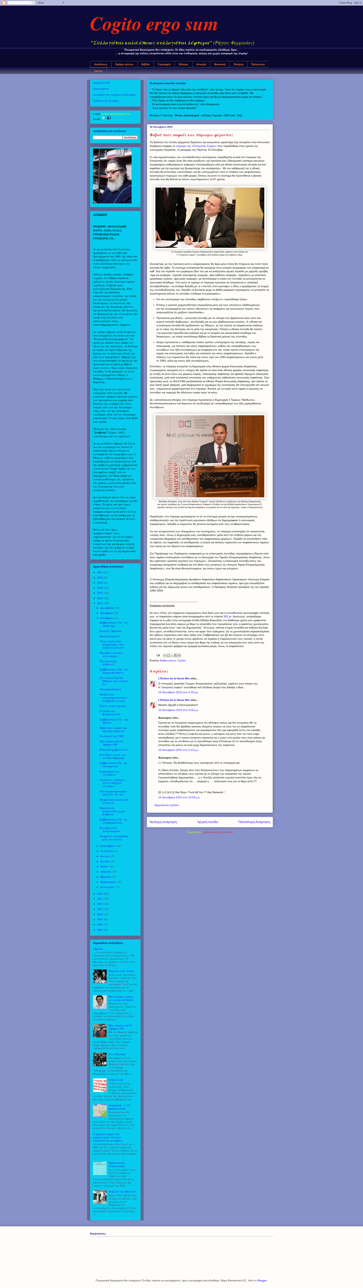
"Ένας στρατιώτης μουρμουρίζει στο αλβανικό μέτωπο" (112, 644)
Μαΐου (104, 866)
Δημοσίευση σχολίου (166, 805)
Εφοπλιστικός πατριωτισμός (117, 1164)
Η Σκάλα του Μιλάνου (122, 1191)
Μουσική (220, 64)
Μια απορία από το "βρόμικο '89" (111, 742)
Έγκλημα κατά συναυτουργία (110, 829)
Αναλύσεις (100, 64)
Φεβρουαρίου (108, 882)
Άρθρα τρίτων (124, 64)
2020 (100, 577)
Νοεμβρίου (107, 613)
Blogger (262, 1280)
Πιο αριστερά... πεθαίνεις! (109, 662)
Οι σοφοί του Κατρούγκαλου (110, 712)
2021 (100, 572)
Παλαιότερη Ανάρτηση (254, 822)
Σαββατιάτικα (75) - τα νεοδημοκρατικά (113, 821)
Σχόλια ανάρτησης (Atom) (217, 832)
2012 (100, 904)
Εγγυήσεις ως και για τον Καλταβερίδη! (113, 756)
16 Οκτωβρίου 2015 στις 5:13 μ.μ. (178, 749)
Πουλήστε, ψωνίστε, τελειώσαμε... (112, 654)
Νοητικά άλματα (110, 636)
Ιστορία (201, 64)
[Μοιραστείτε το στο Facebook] (176, 655)
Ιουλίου (105, 856)
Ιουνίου (105, 861)
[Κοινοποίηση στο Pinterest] (179, 655)
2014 (100, 893)
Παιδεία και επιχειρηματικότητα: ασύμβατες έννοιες (113, 698)
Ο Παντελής (116, 1080)
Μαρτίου (106, 877)
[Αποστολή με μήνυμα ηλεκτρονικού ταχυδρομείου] (165, 655)
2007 (100, 919)
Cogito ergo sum (154, 23)
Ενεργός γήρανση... (111, 631)
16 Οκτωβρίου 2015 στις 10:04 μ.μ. (179, 797)
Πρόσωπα (258, 64)
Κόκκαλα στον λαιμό (121, 971)
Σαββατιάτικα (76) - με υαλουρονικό (113, 764)
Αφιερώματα (101, 88)
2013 (100, 899)
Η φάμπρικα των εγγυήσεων (110, 773)
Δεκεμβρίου (107, 608)
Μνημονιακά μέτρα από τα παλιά (114, 801)
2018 (100, 588)
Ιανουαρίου (107, 887)
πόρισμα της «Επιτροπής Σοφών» (196, 145)
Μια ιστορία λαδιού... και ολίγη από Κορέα (122, 998)
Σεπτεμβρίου (108, 846)
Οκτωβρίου (107, 618)
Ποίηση (238, 64)
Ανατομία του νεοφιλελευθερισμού (114, 94)
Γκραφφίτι (164, 64)
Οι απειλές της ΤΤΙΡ (112, 736)
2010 (100, 914)
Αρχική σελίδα (207, 822)
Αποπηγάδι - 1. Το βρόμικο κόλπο (119, 1107)
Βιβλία (145, 64)
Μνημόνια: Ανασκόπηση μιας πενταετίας (114, 837)
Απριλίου (106, 871)
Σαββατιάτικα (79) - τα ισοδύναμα (113, 624)
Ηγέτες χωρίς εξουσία (113, 706)
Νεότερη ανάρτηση (163, 822)
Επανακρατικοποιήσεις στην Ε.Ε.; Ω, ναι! (113, 793)
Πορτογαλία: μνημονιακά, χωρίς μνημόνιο (112, 811)
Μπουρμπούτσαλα (110, 689)
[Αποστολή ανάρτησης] (158, 654)
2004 (100, 924)
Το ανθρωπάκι (117, 1054)
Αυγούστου (107, 851)
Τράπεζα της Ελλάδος (106, 100)
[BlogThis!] (168, 655)
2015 (100, 603)
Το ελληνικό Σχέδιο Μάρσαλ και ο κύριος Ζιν (114, 681)
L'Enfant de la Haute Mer (174, 678)
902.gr (227, 616)
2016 (100, 598)
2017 (100, 593)
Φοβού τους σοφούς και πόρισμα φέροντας (113, 729)
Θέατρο (183, 64)
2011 (100, 909)
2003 (100, 930)
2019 (100, 582)
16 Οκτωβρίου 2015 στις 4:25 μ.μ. (178, 692)
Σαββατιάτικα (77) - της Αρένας (114, 721)
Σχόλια (98, 70)
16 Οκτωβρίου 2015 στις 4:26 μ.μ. (178, 709)
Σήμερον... (99, 948)
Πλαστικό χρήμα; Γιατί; (114, 749)
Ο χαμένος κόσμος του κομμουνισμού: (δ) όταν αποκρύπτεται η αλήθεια (108, 1137)
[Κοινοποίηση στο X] (172, 655)
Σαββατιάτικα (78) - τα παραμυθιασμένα (113, 671)
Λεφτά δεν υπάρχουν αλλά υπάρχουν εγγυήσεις (113, 783)
